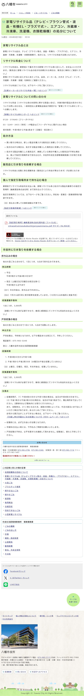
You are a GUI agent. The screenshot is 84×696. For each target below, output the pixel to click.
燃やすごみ (10, 495)
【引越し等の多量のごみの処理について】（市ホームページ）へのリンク (38, 417)
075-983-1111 (44, 657)
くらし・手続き (25, 13)
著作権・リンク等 (46, 616)
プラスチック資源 (12, 487)
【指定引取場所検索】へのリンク (25, 208)
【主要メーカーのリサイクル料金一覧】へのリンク (32, 90)
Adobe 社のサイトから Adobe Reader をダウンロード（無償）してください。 (46, 241)
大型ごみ (9, 483)
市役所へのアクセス (39, 672)
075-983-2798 (24, 450)
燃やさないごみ (11, 491)
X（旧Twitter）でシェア (19, 578)
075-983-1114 (68, 450)
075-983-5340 (37, 450)
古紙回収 (9, 506)
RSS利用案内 (8, 619)
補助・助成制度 (11, 538)
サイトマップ (8, 616)
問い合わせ (21, 672)
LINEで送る (14, 584)
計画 (7, 534)
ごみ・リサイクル (41, 13)
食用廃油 (9, 502)
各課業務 (8, 672)
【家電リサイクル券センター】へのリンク (28, 114)
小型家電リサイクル (13, 514)
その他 (8, 554)
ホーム (12, 13)
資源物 (8, 498)
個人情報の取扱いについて (26, 616)
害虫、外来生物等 (12, 550)
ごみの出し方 (11, 530)
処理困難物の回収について (16, 472)
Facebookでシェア (17, 571)
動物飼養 (9, 546)
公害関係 (9, 542)
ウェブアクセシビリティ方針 (68, 616)
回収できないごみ (12, 510)
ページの (73, 601)
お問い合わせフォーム (42, 460)
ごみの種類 (55, 13)
